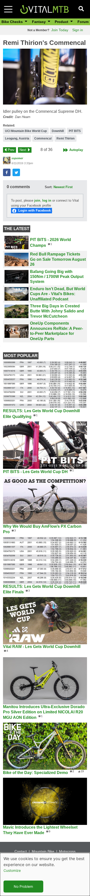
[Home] (44, 9)
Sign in (77, 30)
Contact (20, 851)
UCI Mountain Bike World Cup (26, 131)
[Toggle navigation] (8, 9)
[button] (45, 77)
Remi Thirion (65, 138)
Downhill (58, 131)
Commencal (43, 138)
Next (23, 150)
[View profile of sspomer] (6, 160)
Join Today (59, 30)
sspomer (17, 158)
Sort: (48, 187)
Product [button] (62, 22)
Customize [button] (12, 870)
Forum (83, 22)
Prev (11, 150)
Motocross (67, 851)
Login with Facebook (34, 210)
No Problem (23, 886)
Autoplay (76, 150)
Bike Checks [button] (13, 22)
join (37, 200)
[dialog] (45, 874)
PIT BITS (75, 131)
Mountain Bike (43, 851)
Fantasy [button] (39, 22)
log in (46, 200)
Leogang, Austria (17, 138)
